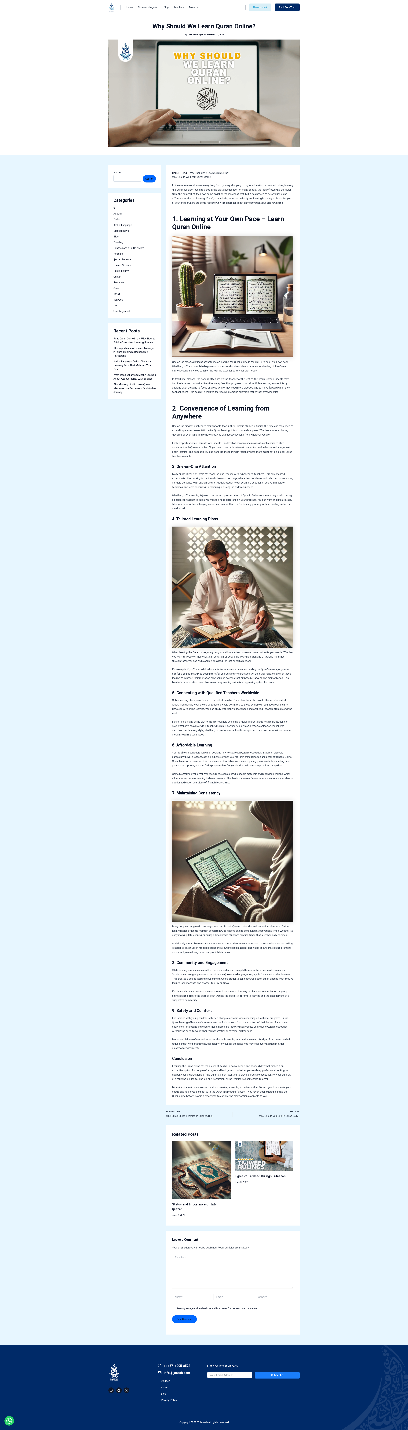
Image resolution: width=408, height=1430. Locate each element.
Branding (118, 242)
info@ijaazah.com (177, 1373)
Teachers (179, 7)
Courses (165, 1381)
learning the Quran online (192, 652)
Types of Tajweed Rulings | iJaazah (260, 1176)
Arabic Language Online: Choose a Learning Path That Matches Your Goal (132, 365)
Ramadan (118, 282)
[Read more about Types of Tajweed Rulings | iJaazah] (264, 1155)
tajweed (258, 678)
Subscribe (277, 1375)
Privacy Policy (169, 1400)
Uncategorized (121, 311)
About (164, 1387)
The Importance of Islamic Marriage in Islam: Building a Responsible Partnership (133, 352)
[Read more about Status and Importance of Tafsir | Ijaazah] (201, 1169)
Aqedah (117, 213)
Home (129, 7)
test (115, 305)
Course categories (148, 7)
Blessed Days (121, 230)
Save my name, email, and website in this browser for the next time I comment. (217, 1308)
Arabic (116, 219)
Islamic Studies (122, 265)
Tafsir (116, 293)
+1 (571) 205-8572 (177, 1366)
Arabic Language (122, 225)
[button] (196, 7)
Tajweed (118, 299)
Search (117, 172)
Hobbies (118, 253)
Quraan (117, 276)
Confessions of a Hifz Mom (128, 248)
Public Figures (121, 271)
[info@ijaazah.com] (159, 1373)
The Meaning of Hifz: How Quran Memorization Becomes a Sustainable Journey (134, 388)
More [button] (192, 7)
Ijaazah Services (122, 259)
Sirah (116, 288)
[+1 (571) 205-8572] (159, 1366)
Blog (166, 7)
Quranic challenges (234, 974)
